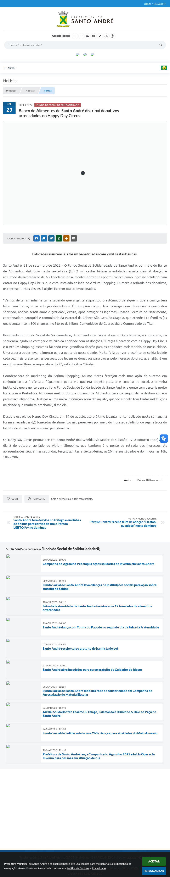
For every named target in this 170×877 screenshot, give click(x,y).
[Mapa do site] (106, 36)
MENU (11, 68)
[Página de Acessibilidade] (112, 36)
